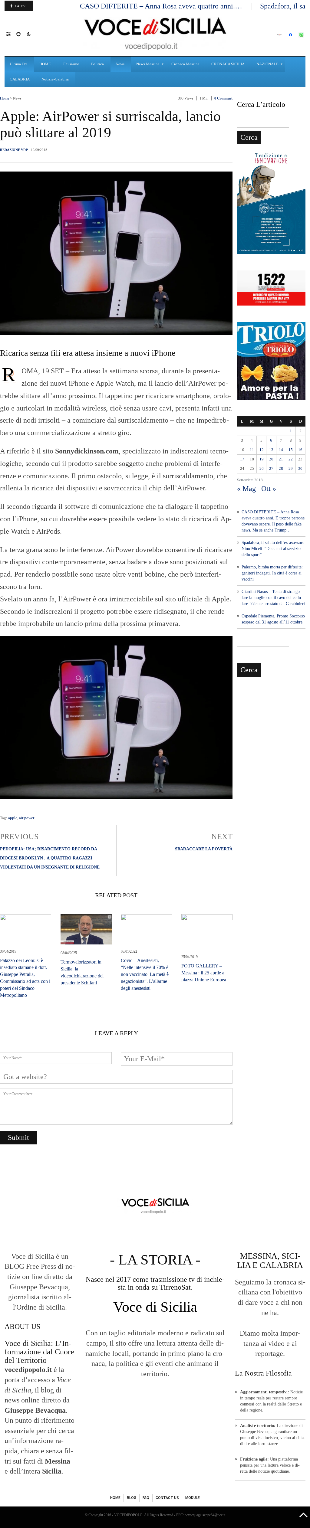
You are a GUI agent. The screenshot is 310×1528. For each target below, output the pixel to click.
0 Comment (223, 98)
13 (271, 449)
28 (281, 468)
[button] (11, 34)
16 (300, 449)
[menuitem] (19, 64)
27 (271, 468)
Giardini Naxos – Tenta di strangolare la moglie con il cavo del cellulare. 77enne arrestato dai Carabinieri (273, 597)
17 (242, 459)
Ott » (268, 488)
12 (261, 449)
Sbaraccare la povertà (203, 849)
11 (252, 449)
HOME (115, 1498)
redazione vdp (14, 150)
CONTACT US (167, 1498)
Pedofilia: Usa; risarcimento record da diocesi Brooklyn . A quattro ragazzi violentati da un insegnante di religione (50, 858)
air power (26, 818)
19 (261, 459)
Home (4, 98)
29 (291, 468)
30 (300, 468)
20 (271, 459)
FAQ (146, 1498)
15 (291, 449)
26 (261, 468)
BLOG (131, 1498)
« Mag (246, 488)
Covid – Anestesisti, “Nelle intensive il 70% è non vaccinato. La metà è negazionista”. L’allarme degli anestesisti (145, 974)
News (17, 98)
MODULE (192, 1498)
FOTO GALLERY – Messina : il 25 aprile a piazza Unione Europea (203, 972)
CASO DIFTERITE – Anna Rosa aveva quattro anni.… (162, 6)
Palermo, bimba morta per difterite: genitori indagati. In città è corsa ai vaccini (272, 573)
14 (281, 449)
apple (12, 818)
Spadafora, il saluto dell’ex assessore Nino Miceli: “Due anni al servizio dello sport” (273, 548)
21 (281, 459)
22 (291, 459)
